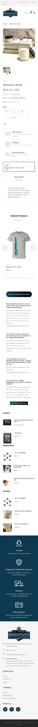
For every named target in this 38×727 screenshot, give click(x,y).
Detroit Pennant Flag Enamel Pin (24, 479)
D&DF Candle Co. (20, 98)
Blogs (5, 682)
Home (5, 24)
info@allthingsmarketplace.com (16, 654)
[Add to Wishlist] (27, 117)
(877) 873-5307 (17, 168)
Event (5, 676)
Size (4, 107)
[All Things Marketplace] (10, 13)
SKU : (5, 102)
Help (33, 2)
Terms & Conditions (9, 698)
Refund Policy (7, 695)
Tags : (5, 124)
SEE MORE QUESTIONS (19, 403)
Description (19, 177)
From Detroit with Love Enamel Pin (22, 466)
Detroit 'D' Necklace (21, 524)
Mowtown (18, 433)
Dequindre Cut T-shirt (13, 267)
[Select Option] (7, 275)
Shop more (18, 220)
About (5, 692)
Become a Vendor (24, 2)
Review (19, 180)
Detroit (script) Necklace (23, 511)
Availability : (7, 94)
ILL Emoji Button (20, 452)
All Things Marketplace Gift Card (23, 420)
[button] (30, 13)
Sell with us (7, 679)
